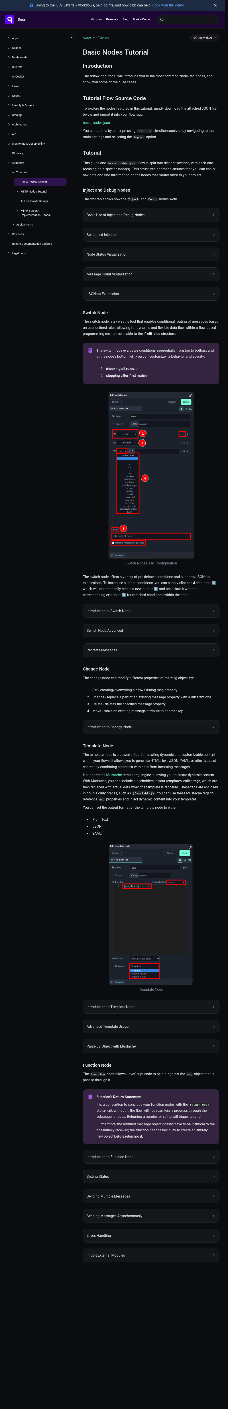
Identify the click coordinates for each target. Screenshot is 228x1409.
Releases (112, 19)
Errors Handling (99, 1235)
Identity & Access (23, 105)
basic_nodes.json (96, 123)
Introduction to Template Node (110, 1007)
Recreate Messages (102, 650)
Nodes (16, 95)
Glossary (17, 153)
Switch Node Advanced (105, 630)
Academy (18, 162)
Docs (22, 19)
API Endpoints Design (34, 201)
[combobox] (188, 19)
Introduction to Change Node (109, 727)
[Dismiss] (215, 5)
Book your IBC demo (168, 5)
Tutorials (21, 172)
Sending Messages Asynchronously (114, 1216)
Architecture (19, 124)
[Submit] (162, 19)
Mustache (114, 775)
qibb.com (96, 19)
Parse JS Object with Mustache (111, 1046)
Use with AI (205, 37)
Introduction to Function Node (110, 1157)
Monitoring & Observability (28, 143)
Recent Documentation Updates (32, 243)
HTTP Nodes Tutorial (34, 191)
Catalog (17, 115)
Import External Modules (106, 1255)
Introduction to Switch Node (108, 611)
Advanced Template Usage (107, 1026)
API (14, 134)
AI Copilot (18, 76)
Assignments (24, 224)
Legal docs (19, 253)
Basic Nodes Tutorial (34, 182)
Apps (15, 38)
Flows (16, 86)
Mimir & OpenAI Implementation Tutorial (36, 213)
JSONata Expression (103, 294)
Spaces (17, 47)
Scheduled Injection (102, 235)
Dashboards (19, 57)
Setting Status (98, 1176)
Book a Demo (141, 19)
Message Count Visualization (109, 274)
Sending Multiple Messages (108, 1196)
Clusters (17, 67)
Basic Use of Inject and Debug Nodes (116, 215)
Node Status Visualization (107, 254)
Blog (125, 19)
